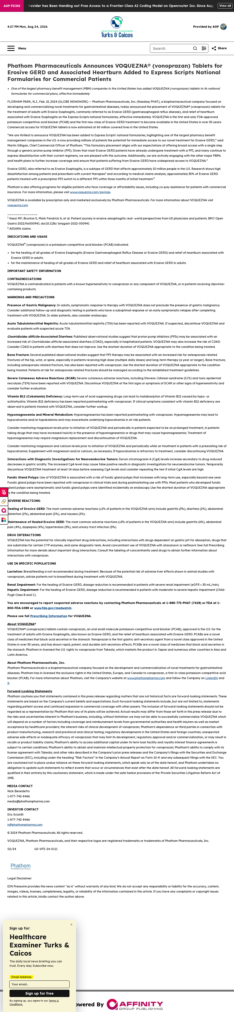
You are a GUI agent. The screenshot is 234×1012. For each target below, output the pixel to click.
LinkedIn (211, 678)
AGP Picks (12, 6)
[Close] (71, 924)
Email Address (21, 977)
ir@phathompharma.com (24, 824)
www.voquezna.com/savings (90, 192)
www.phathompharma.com (146, 678)
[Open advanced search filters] (203, 48)
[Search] (195, 48)
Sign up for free (39, 993)
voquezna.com (17, 205)
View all (225, 5)
